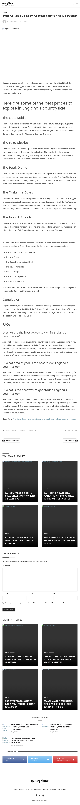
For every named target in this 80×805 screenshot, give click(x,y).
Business (37, 789)
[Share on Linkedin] (76, 430)
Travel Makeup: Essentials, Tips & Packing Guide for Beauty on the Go (58, 704)
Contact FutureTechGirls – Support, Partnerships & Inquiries (61, 727)
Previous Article (12, 440)
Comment (6, 566)
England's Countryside (28, 430)
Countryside (11, 430)
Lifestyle (29, 789)
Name (5, 594)
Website (57, 594)
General (53, 789)
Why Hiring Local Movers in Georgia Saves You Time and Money (59, 540)
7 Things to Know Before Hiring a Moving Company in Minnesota (20, 659)
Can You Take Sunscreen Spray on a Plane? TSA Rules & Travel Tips (20, 496)
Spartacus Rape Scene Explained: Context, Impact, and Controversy (24, 727)
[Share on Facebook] (65, 430)
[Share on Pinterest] (72, 430)
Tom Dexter (13, 22)
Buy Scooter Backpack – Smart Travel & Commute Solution (19, 540)
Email (30, 594)
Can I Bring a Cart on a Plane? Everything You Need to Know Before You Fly (59, 496)
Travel (4, 12)
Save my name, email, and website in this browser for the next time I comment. (34, 603)
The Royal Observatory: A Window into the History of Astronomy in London (45, 419)
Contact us (62, 789)
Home (16, 789)
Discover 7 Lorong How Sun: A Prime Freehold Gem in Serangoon (20, 704)
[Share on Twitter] (69, 430)
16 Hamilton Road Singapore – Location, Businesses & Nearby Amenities (59, 659)
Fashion (45, 789)
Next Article (69, 440)
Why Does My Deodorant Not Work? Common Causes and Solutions (23, 740)
